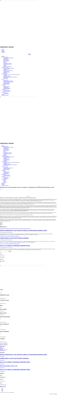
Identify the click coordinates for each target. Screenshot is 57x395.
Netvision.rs (55, 393)
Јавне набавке (4, 174)
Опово (3, 49)
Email (1, 224)
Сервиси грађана (4, 161)
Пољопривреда (6, 77)
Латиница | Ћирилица (5, 95)
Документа (5, 160)
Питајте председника (7, 82)
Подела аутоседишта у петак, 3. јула (8, 365)
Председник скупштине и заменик (9, 68)
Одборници (5, 69)
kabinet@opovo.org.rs (3, 384)
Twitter (1, 223)
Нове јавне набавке (6, 90)
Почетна (3, 56)
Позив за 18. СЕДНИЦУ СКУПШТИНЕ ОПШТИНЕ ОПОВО (15, 369)
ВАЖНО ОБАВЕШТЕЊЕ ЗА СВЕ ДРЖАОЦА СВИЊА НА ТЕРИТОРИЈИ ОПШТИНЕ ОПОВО (23, 230)
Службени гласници (7, 86)
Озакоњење (5, 75)
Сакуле (3, 50)
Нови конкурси (6, 92)
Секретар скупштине (7, 157)
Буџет (4, 61)
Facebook (1, 222)
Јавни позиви (6, 78)
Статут (5, 85)
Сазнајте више (2, 356)
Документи (3, 170)
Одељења (5, 154)
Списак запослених (6, 60)
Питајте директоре (6, 83)
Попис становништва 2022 (8, 66)
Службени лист (2, 348)
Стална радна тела (6, 71)
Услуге (3, 166)
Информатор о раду (7, 72)
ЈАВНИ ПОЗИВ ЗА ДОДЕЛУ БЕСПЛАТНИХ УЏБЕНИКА (14, 238)
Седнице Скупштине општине (8, 70)
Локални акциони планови (8, 63)
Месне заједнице (6, 150)
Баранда (5, 180)
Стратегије (5, 62)
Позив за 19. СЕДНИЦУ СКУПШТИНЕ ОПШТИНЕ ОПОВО (15, 245)
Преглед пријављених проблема (8, 81)
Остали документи (6, 88)
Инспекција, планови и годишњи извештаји (10, 164)
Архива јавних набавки (7, 91)
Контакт (3, 94)
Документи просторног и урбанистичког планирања (12, 74)
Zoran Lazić (4, 232)
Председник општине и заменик (8, 57)
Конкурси (3, 176)
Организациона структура (8, 64)
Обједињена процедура (3, 349)
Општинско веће (6, 58)
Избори (5, 65)
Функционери (6, 59)
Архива (29, 54)
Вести (11, 232)
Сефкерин (3, 51)
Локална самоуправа (5, 146)
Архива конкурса (6, 93)
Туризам (3, 52)
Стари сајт (3, 183)
